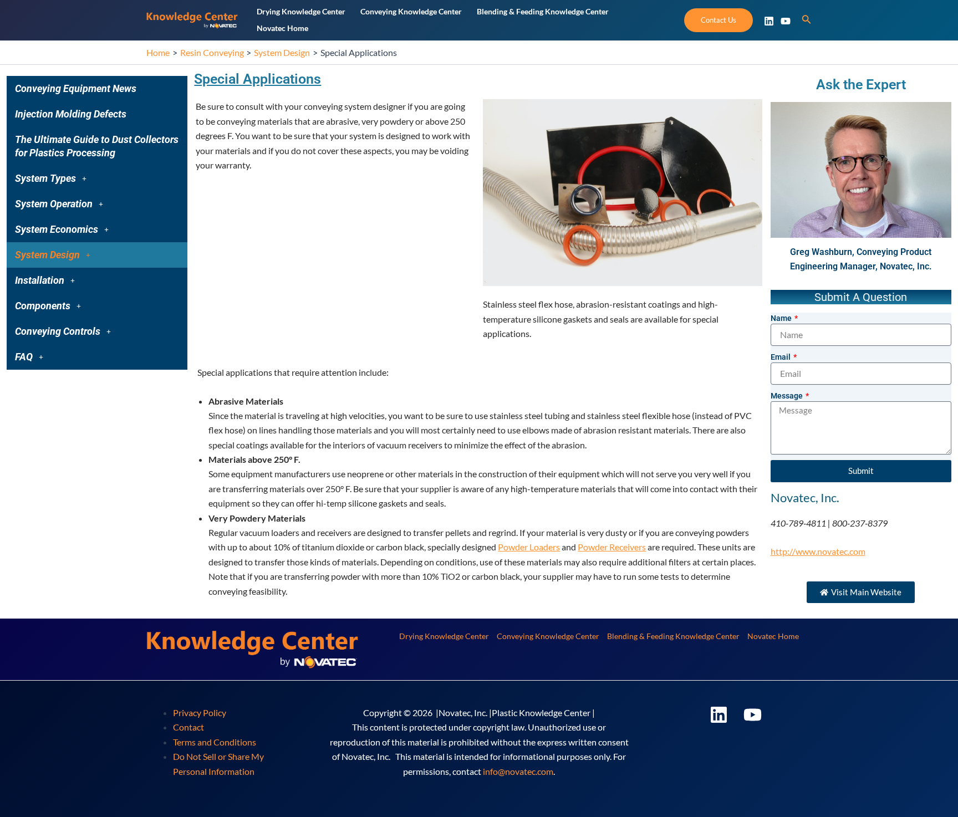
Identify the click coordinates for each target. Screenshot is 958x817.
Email (781, 357)
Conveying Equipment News (75, 88)
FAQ (24, 356)
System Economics (56, 229)
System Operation (54, 204)
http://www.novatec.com (818, 551)
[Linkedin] (769, 21)
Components (42, 306)
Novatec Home (773, 636)
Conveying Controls (57, 331)
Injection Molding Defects (70, 114)
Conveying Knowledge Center (548, 636)
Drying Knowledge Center (444, 636)
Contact (188, 727)
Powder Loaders (529, 547)
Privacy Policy (199, 712)
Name (782, 318)
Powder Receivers (612, 547)
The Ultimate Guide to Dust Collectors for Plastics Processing (97, 146)
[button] (97, 178)
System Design (47, 255)
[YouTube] (786, 21)
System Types (45, 178)
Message (787, 395)
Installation (39, 280)
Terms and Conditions (214, 742)
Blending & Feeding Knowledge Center (673, 636)
